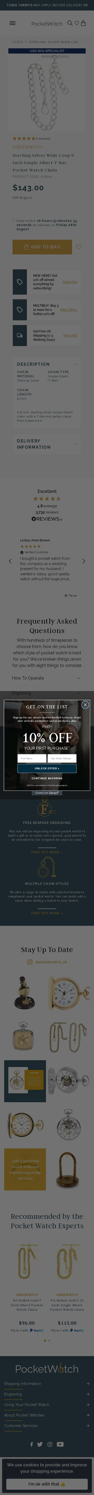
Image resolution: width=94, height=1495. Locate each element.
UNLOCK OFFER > (47, 768)
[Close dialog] (85, 704)
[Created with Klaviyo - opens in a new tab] (47, 793)
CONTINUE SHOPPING (47, 778)
